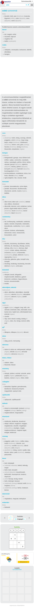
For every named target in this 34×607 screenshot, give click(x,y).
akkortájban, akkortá (9, 287)
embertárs (5, 502)
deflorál (4, 403)
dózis (4, 336)
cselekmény (6, 217)
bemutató (5, 181)
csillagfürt (5, 382)
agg (4, 303)
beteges (5, 153)
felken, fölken (6, 358)
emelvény (5, 368)
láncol (4, 29)
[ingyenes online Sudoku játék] (10, 517)
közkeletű (5, 270)
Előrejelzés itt (23, 562)
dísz (3, 239)
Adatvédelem (20, 605)
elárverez (5, 344)
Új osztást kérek (17, 569)
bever (4, 458)
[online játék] (20, 519)
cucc (4, 133)
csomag (5, 436)
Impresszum (13, 605)
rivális (4, 45)
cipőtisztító (6, 395)
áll (3, 327)
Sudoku (20, 516)
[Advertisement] (17, 76)
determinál (5, 494)
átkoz (4, 197)
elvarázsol (5, 416)
